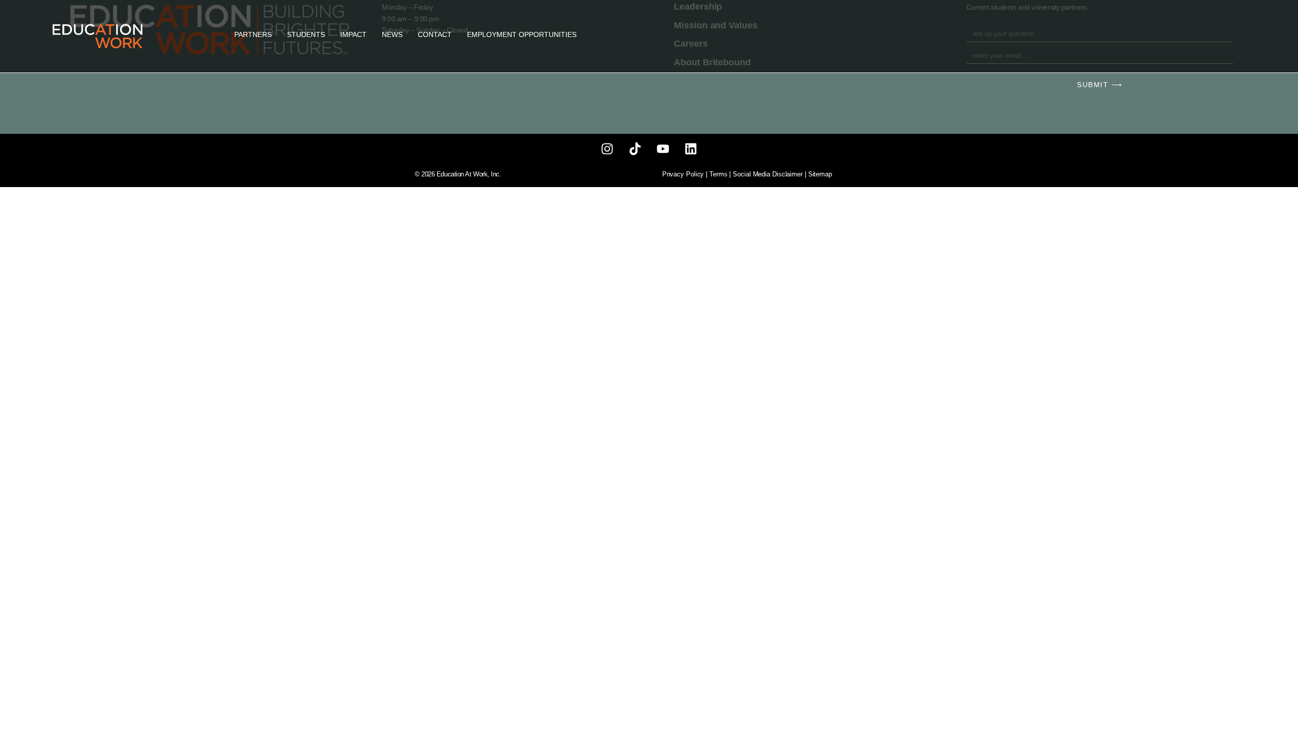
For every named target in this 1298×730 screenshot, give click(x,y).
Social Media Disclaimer (768, 174)
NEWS (392, 34)
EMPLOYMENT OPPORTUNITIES (521, 34)
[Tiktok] (635, 149)
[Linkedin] (690, 149)
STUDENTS (306, 34)
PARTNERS (253, 34)
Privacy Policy (683, 174)
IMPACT (353, 34)
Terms (718, 174)
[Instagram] (607, 149)
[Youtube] (662, 149)
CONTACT (435, 34)
